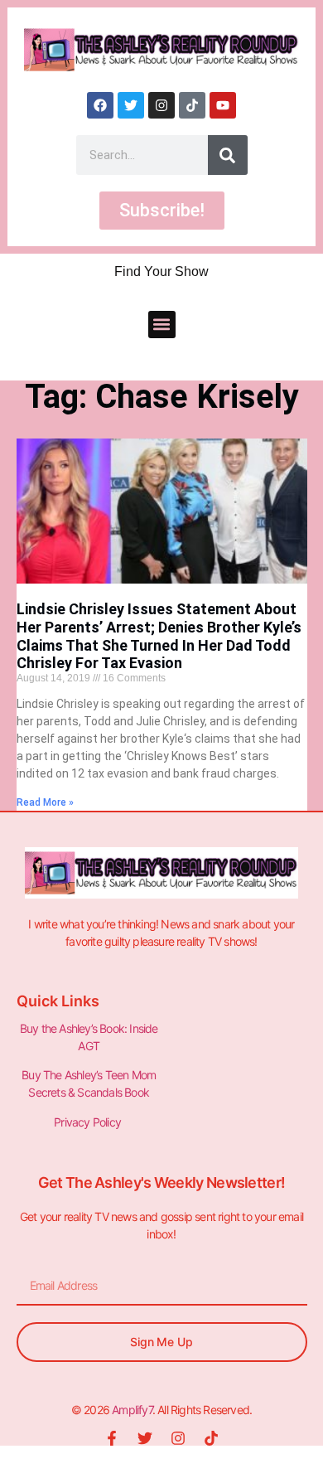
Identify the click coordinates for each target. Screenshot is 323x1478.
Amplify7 (132, 1410)
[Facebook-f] (111, 1438)
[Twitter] (131, 105)
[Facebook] (100, 105)
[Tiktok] (192, 105)
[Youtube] (223, 105)
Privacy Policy (88, 1122)
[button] (162, 324)
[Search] (228, 155)
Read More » (45, 802)
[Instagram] (161, 105)
